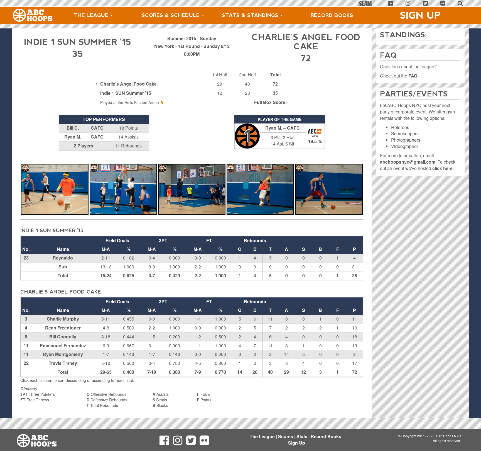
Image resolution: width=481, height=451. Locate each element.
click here (442, 168)
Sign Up (420, 15)
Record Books (332, 15)
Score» (271, 102)
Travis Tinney (63, 363)
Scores (285, 436)
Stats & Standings (251, 15)
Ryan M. (72, 137)
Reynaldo (63, 257)
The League (92, 15)
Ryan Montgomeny (63, 354)
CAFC (97, 128)
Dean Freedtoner (63, 327)
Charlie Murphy (63, 319)
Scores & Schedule (171, 15)
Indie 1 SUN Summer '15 (125, 93)
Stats (301, 436)
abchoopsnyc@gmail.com (407, 162)
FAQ (412, 75)
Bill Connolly (62, 336)
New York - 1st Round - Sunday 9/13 (192, 46)
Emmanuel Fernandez (63, 345)
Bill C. (73, 128)
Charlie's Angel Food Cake (128, 84)
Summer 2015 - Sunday (191, 38)
